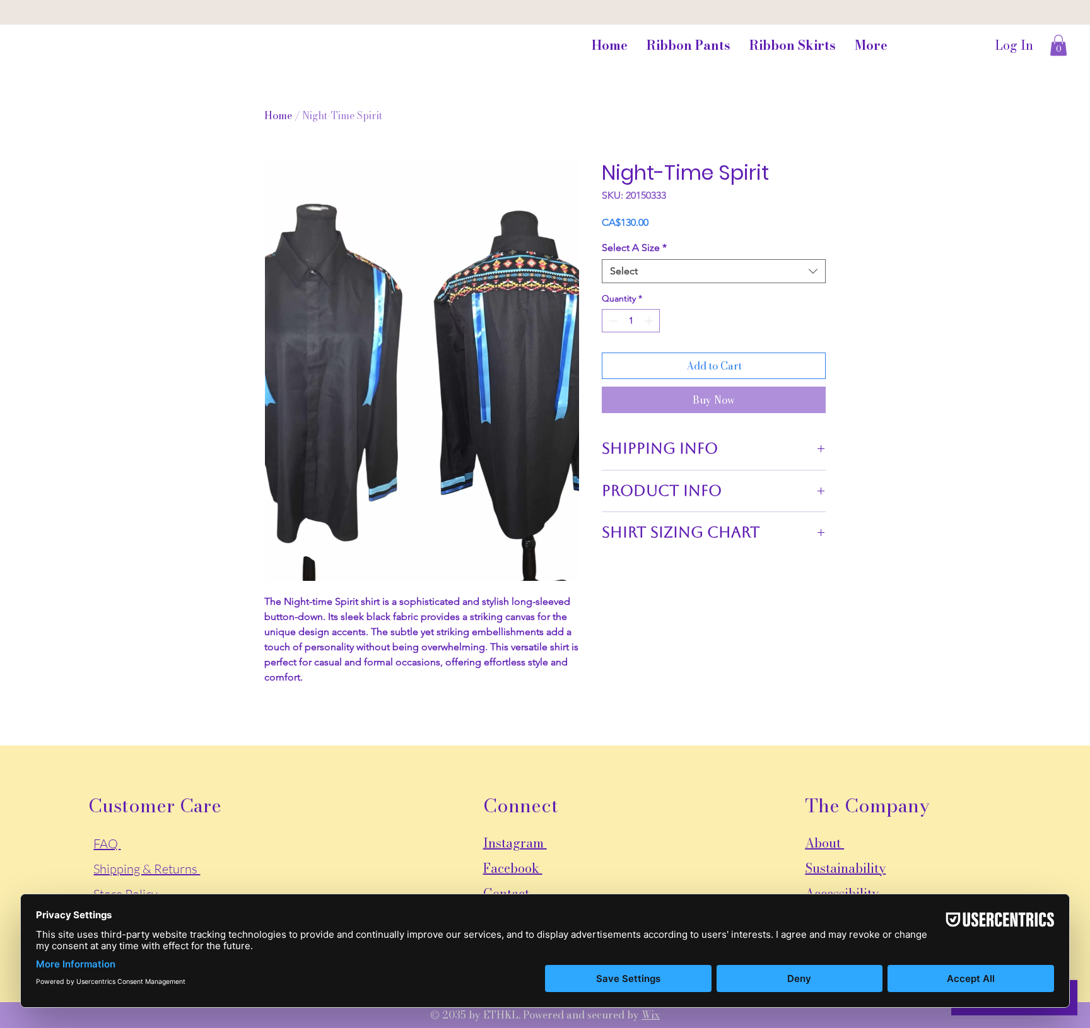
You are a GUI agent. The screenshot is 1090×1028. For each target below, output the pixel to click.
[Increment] (650, 321)
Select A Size (634, 248)
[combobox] (714, 271)
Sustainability (845, 868)
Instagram (515, 843)
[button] (1058, 45)
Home (278, 115)
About (824, 843)
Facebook (512, 868)
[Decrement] (611, 321)
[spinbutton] (630, 321)
